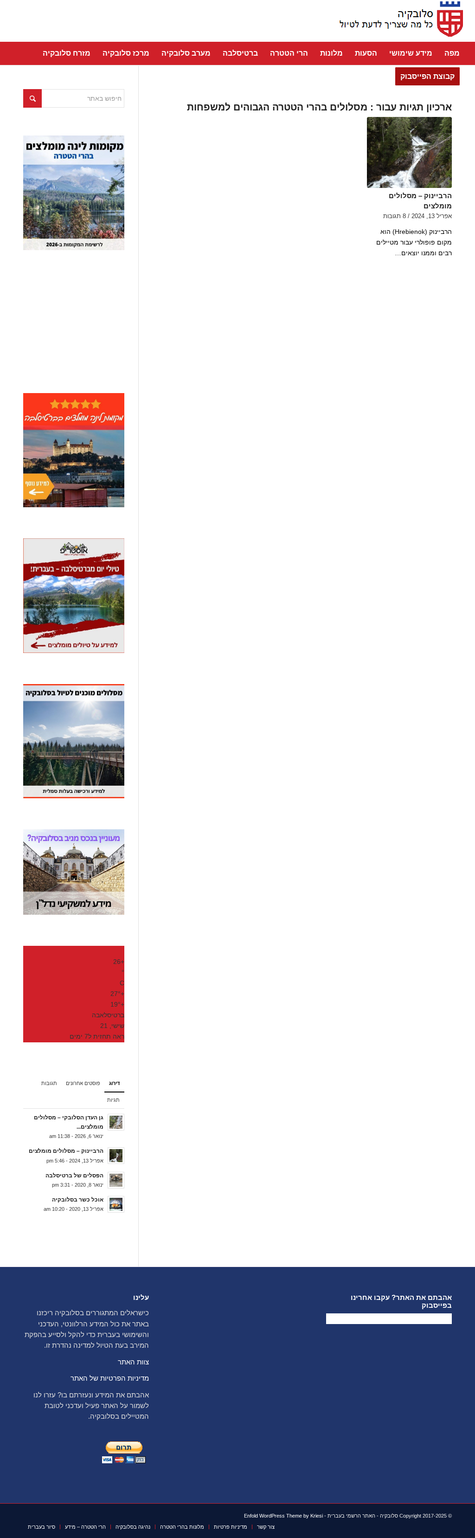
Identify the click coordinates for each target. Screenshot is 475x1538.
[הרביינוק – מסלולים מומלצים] (409, 152)
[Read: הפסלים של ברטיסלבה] (116, 1180)
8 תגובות (394, 216)
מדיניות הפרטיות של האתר (110, 1378)
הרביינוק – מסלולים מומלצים (66, 1151)
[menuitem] (452, 53)
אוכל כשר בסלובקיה (77, 1199)
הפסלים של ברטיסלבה (74, 1175)
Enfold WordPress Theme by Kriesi (283, 1516)
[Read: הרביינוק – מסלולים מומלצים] (116, 1155)
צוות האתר (133, 1362)
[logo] (398, 21)
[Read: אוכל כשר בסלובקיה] (116, 1204)
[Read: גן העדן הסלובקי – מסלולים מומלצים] (116, 1122)
